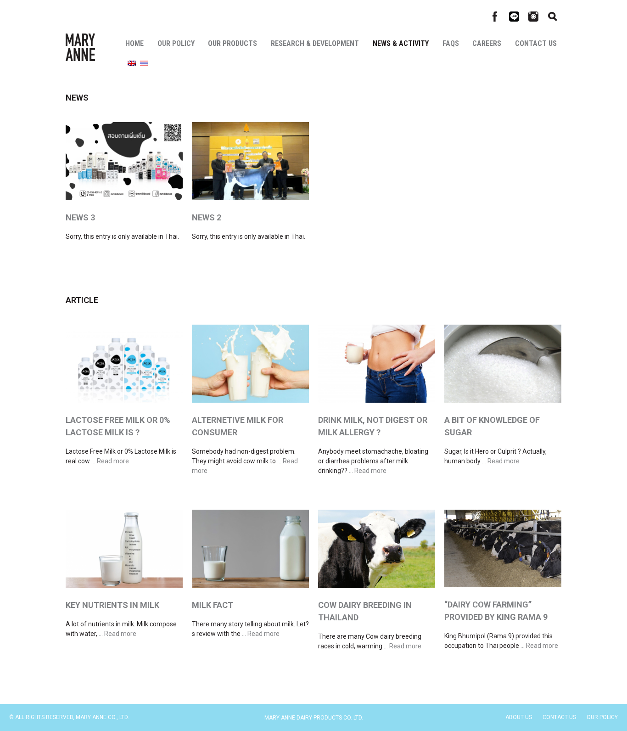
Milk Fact (212, 605)
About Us (518, 717)
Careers (486, 43)
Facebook (494, 16)
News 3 (80, 217)
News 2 (206, 217)
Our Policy (176, 43)
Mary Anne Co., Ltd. (80, 47)
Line (514, 16)
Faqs (450, 43)
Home (134, 43)
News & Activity (401, 43)
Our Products (232, 43)
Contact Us (536, 43)
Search (552, 16)
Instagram (533, 16)
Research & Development (315, 43)
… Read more (110, 461)
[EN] (132, 63)
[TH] (144, 63)
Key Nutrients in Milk (112, 605)
